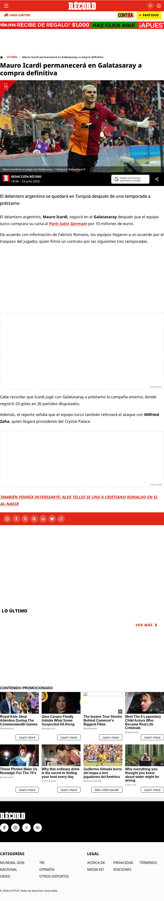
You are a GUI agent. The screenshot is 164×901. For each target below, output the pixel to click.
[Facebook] (16, 519)
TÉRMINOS (148, 862)
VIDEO (5, 876)
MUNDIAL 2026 (12, 862)
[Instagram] (15, 827)
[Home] (1, 57)
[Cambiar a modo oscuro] (150, 5)
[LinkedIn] (43, 519)
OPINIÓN (46, 869)
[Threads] (34, 519)
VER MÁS (144, 625)
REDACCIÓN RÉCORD (26, 177)
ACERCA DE (96, 862)
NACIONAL (8, 869)
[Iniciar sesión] (158, 5)
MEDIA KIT (95, 869)
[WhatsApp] (7, 519)
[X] (25, 519)
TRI (41, 862)
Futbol (12, 57)
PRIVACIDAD (123, 862)
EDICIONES (122, 869)
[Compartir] (156, 179)
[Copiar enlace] (61, 519)
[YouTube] (37, 827)
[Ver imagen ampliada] (82, 126)
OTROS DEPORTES (54, 876)
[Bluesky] (52, 519)
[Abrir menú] (6, 5)
